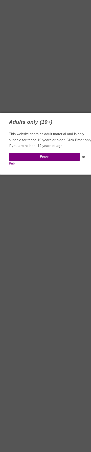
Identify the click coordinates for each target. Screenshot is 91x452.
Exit (12, 164)
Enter (44, 157)
